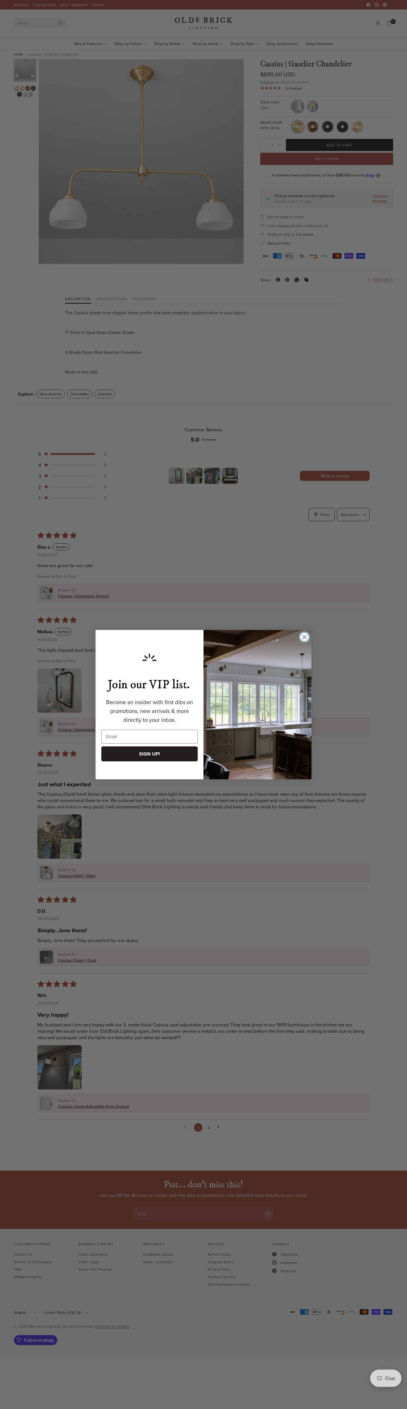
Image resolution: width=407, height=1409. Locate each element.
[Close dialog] (304, 637)
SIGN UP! (149, 753)
